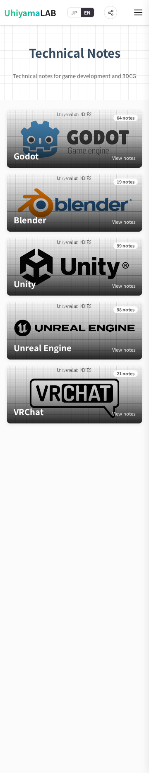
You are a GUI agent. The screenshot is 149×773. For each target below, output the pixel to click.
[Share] (110, 12)
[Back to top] (131, 763)
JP (74, 12)
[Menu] (138, 12)
